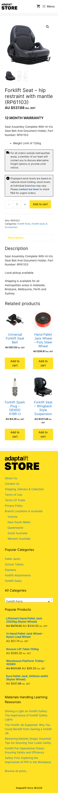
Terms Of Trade (15, 500)
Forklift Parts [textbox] (28, 601)
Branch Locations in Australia (24, 511)
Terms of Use (13, 494)
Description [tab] (16, 237)
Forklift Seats (13, 581)
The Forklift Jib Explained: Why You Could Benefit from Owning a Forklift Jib (28, 729)
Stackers (10, 570)
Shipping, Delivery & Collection (24, 489)
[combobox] (29, 600)
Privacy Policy (14, 505)
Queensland (15, 527)
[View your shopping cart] (37, 6)
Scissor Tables (14, 564)
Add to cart (40, 204)
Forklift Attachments (18, 575)
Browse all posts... (17, 771)
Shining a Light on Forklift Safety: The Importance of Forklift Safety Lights (26, 715)
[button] (47, 27)
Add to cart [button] (14, 363)
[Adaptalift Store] (9, 6)
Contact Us (12, 483)
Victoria (12, 516)
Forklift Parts (23, 223)
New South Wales (19, 522)
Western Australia (19, 538)
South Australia (17, 533)
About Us (11, 478)
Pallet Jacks (12, 559)
